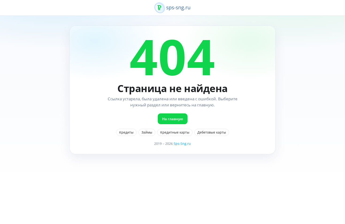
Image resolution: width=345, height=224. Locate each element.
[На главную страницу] (172, 10)
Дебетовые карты (211, 132)
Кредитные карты (174, 132)
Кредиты (126, 132)
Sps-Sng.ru (182, 143)
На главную (172, 118)
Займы (147, 132)
